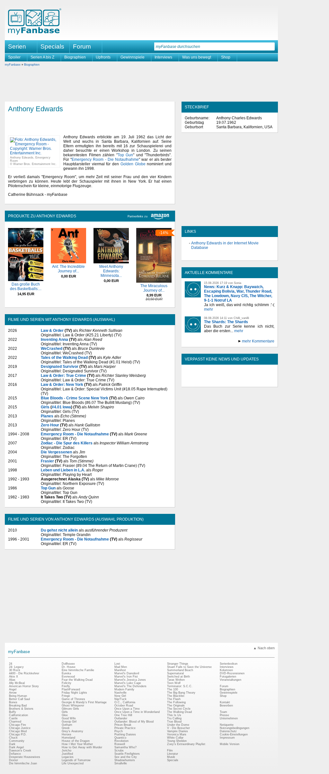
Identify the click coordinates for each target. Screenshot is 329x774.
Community (16, 740)
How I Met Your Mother (77, 744)
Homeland (68, 737)
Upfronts (103, 57)
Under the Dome (178, 724)
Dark (12, 744)
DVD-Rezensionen (232, 673)
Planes (47, 416)
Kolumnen (226, 670)
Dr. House (69, 667)
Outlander (120, 718)
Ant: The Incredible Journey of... (68, 268)
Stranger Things (177, 663)
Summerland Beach (180, 670)
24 (10, 663)
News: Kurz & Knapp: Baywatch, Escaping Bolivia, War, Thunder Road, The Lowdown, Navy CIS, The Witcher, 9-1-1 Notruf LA (238, 294)
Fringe (66, 695)
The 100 (172, 689)
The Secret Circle (179, 708)
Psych (118, 731)
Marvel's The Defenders (130, 686)
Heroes (66, 734)
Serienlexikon (228, 663)
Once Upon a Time (127, 708)
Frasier (47, 461)
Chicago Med (18, 731)
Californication (18, 715)
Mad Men (120, 667)
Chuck (13, 737)
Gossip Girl (69, 721)
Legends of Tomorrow (76, 760)
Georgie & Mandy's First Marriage (84, 702)
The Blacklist (175, 695)
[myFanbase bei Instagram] (244, 381)
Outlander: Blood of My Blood (134, 721)
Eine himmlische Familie (78, 670)
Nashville (120, 692)
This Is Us (174, 715)
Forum (82, 46)
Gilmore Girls (70, 708)
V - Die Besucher (178, 728)
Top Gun (125, 155)
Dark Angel (16, 747)
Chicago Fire (17, 724)
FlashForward (71, 689)
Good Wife (69, 718)
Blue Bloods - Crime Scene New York (74, 398)
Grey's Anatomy (72, 731)
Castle (13, 718)
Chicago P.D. (18, 734)
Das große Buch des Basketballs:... (25, 286)
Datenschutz (228, 731)
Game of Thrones (73, 699)
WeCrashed (51, 348)
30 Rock (14, 670)
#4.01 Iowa (61, 407)
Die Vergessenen (56, 452)
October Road (123, 705)
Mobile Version (229, 744)
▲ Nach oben (264, 648)
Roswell (119, 744)
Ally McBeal (17, 683)
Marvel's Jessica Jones (130, 679)
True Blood (174, 721)
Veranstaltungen (230, 679)
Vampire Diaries (177, 731)
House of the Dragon (76, 740)
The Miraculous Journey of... (153, 288)
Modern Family (124, 689)
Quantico (120, 737)
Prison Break (122, 724)
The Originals (176, 705)
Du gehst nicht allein (59, 530)
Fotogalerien (228, 676)
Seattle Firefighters (127, 753)
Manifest (120, 670)
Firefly (66, 686)
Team (223, 712)
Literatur (172, 753)
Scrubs (119, 750)
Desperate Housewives (24, 757)
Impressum (227, 737)
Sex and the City (125, 757)
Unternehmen (229, 718)
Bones (13, 702)
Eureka (66, 673)
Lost (117, 663)
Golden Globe (133, 164)
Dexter (13, 760)
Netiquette (227, 724)
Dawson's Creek (20, 750)
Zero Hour (50, 425)
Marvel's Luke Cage (127, 683)
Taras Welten (176, 679)
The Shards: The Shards (226, 322)
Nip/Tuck (120, 699)
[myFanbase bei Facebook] (215, 381)
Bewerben (226, 705)
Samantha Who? (125, 747)
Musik (171, 757)
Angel (12, 689)
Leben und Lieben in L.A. (63, 470)
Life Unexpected (73, 763)
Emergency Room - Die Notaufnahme (105, 159)
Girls (45, 407)
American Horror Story (24, 686)
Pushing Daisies (125, 734)
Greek (66, 728)
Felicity (66, 683)
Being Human (18, 695)
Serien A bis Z (42, 57)
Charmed (15, 721)
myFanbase (13, 64)
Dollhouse (68, 663)
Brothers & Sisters (21, 708)
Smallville (120, 763)
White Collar (175, 737)
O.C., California (124, 702)
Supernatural (175, 673)
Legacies (68, 757)
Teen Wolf (174, 683)
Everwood (68, 676)
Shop (225, 57)
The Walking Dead (179, 712)
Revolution (121, 740)
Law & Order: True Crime (63, 375)
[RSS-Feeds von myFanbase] (200, 381)
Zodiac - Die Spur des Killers (67, 443)
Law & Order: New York (62, 384)
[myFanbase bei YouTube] (259, 381)
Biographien (75, 57)
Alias (12, 679)
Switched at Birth (178, 676)
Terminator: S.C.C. (179, 686)
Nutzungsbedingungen (234, 728)
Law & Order (52, 330)
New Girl (120, 695)
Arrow (13, 692)
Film (170, 750)
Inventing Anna (54, 339)
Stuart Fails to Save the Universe (189, 667)
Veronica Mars (176, 734)
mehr (208, 309)
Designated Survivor (59, 366)
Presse (224, 715)
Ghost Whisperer (73, 705)
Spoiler (14, 57)
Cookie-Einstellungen (234, 734)
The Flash (174, 699)
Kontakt (225, 702)
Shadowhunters (124, 760)
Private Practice (125, 728)
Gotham (67, 724)
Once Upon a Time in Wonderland (137, 712)
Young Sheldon (177, 740)
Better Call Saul (19, 699)
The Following (176, 702)
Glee (65, 715)
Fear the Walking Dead (77, 679)
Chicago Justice (20, 728)
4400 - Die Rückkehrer (24, 673)
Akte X (13, 676)
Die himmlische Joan (23, 763)
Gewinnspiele (132, 57)
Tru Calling (174, 718)
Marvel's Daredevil (126, 673)
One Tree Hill (123, 715)
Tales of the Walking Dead (64, 357)
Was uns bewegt (196, 57)
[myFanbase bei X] (229, 381)
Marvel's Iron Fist (126, 676)
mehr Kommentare (258, 341)
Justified (67, 753)
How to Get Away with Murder (82, 747)
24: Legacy (16, 667)
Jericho (66, 750)
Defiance (15, 753)
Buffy (12, 712)
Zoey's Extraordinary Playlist (186, 744)
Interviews (163, 57)
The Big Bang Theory (181, 692)
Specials (52, 46)
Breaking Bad (18, 705)
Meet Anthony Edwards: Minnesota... (111, 271)
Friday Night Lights (74, 692)
